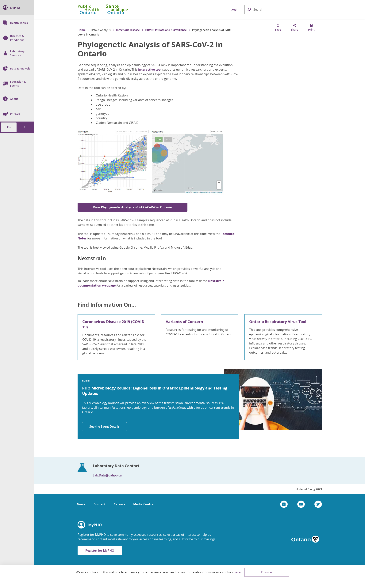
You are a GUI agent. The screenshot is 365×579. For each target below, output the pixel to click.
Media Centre (143, 504)
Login (234, 9)
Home (82, 30)
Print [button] (311, 29)
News (81, 504)
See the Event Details (104, 426)
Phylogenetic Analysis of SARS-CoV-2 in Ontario (150, 49)
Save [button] (278, 29)
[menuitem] (17, 7)
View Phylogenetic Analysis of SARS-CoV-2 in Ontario (132, 207)
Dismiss (266, 572)
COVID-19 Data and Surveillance (166, 30)
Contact (100, 504)
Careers (119, 504)
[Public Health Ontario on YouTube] (301, 504)
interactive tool (150, 69)
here (237, 572)
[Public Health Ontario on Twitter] (318, 504)
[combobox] (283, 9)
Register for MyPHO (99, 550)
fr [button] (25, 127)
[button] (248, 9)
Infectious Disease (128, 30)
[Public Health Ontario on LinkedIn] (284, 504)
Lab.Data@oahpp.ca (107, 475)
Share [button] (294, 29)
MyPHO (95, 524)
